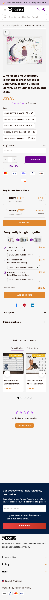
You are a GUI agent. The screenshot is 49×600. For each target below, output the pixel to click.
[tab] (18, 398)
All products (16, 25)
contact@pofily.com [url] (19, 546)
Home (5, 25)
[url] (28, 588)
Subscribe (24, 525)
